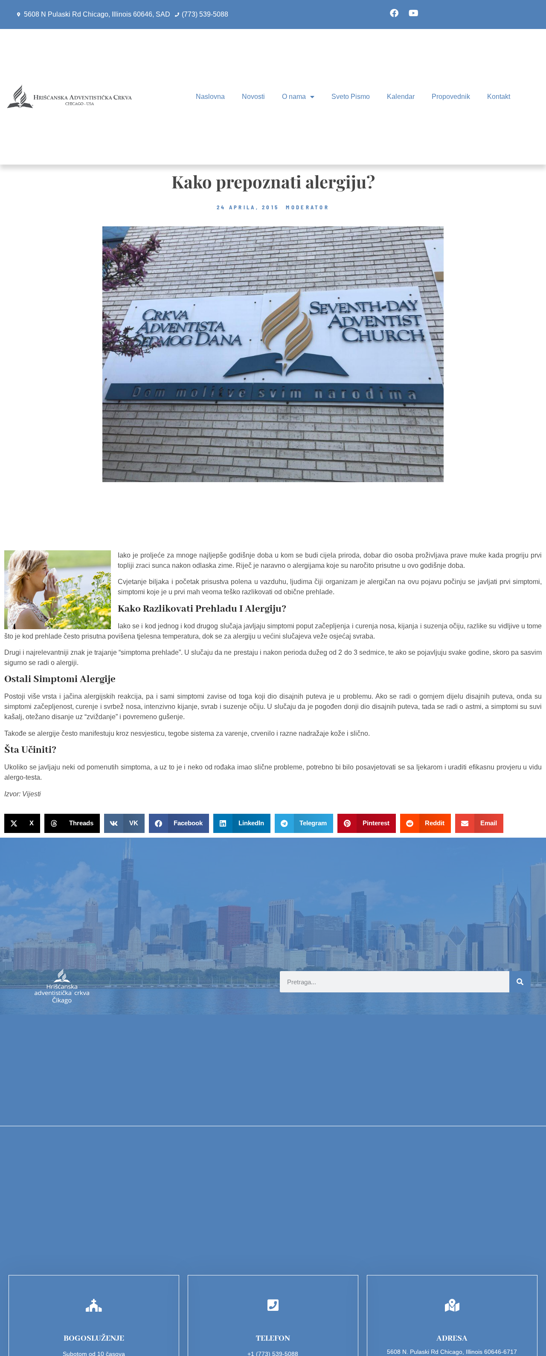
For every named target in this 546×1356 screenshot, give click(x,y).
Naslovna (210, 96)
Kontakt (498, 96)
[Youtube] (413, 13)
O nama (294, 96)
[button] (22, 823)
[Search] (520, 981)
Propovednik (451, 96)
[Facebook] (394, 13)
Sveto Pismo (350, 96)
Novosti (253, 96)
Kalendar (401, 96)
